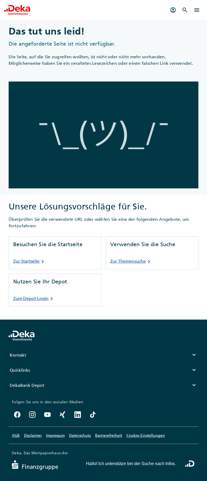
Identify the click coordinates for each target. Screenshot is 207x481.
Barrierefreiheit (108, 435)
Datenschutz (80, 435)
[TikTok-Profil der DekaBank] (92, 414)
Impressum (55, 435)
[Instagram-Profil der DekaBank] (32, 414)
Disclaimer (33, 435)
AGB (16, 435)
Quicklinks (103, 370)
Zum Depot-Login (34, 299)
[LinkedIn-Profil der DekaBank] (77, 414)
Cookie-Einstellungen (145, 435)
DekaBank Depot (103, 385)
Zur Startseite (29, 261)
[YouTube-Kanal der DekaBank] (47, 414)
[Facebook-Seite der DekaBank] (17, 414)
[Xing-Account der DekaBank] (62, 414)
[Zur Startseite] (17, 10)
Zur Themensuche (131, 261)
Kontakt (103, 355)
